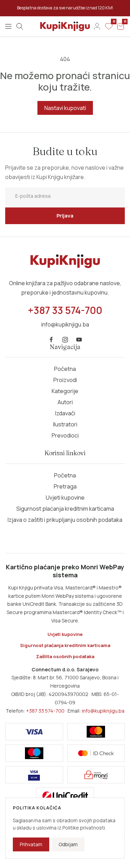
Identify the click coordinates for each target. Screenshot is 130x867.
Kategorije (65, 391)
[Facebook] (51, 339)
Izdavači (65, 413)
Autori (65, 402)
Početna (65, 369)
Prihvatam (31, 844)
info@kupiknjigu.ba (103, 710)
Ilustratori (65, 424)
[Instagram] (65, 339)
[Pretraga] (20, 26)
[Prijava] (97, 26)
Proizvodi (65, 380)
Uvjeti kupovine (65, 497)
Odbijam (68, 844)
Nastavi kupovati (65, 108)
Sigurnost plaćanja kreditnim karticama (65, 508)
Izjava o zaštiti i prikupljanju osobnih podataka (65, 520)
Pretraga (65, 486)
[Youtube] (79, 339)
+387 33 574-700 (45, 710)
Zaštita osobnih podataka (65, 656)
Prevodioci (65, 435)
